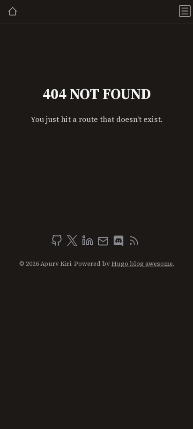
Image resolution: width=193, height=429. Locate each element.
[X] (73, 243)
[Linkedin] (88, 243)
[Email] (104, 243)
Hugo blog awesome (142, 264)
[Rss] (134, 243)
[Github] (57, 243)
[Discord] (119, 243)
